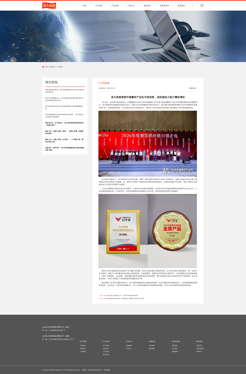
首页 (84, 6)
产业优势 (106, 351)
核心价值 (106, 354)
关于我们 (99, 6)
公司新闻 (60, 67)
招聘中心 (199, 351)
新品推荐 (129, 345)
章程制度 (175, 351)
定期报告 (175, 345)
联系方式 (199, 345)
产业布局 (115, 6)
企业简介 (83, 345)
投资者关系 (164, 6)
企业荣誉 (83, 351)
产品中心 (131, 6)
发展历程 (83, 348)
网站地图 (107, 370)
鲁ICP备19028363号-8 (95, 370)
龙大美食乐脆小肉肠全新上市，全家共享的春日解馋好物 (121, 295)
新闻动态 (147, 6)
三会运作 (175, 348)
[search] (224, 17)
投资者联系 (200, 348)
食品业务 (106, 348)
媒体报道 (152, 348)
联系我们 (181, 6)
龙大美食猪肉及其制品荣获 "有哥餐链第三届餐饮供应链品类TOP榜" (124, 298)
